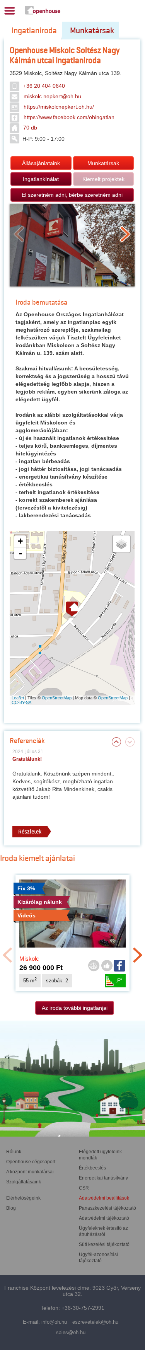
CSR (84, 1188)
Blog (11, 1208)
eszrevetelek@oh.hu (95, 1322)
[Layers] (121, 543)
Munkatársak (92, 31)
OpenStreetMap (57, 697)
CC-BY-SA (21, 702)
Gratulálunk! (27, 759)
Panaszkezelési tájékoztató (107, 1208)
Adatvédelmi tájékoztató (104, 1218)
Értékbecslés (92, 1168)
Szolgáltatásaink (23, 1182)
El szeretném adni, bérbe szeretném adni (72, 195)
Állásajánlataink (41, 163)
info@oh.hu (54, 1322)
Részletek (29, 831)
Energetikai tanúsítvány (103, 1178)
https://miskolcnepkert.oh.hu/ (59, 107)
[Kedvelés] (106, 966)
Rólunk (13, 1151)
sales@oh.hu (70, 1332)
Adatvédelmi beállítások (104, 1198)
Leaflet (18, 697)
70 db (30, 127)
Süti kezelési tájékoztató (104, 1244)
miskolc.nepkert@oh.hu (52, 96)
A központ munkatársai (30, 1171)
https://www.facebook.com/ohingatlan (69, 117)
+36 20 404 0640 (44, 86)
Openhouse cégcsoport (30, 1161)
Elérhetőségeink (23, 1198)
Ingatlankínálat (41, 179)
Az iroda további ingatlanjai (74, 1008)
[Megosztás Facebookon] (120, 966)
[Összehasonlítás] (93, 966)
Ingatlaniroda (34, 31)
